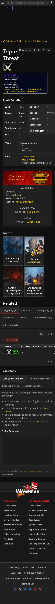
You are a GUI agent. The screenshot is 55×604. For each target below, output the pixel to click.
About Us (41, 567)
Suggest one (33, 221)
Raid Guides (9, 529)
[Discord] (15, 589)
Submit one (33, 211)
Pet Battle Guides (38, 534)
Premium (27, 578)
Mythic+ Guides (11, 520)
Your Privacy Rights (34, 573)
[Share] (52, 3)
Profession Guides (13, 524)
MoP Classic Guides (39, 501)
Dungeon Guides (37, 515)
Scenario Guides (37, 539)
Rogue (46, 41)
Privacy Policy (42, 578)
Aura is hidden (28, 159)
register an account (37, 471)
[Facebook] (30, 589)
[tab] (9, 310)
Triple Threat (16, 352)
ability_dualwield (24, 201)
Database (10, 41)
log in (26, 471)
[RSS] (40, 589)
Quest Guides (35, 524)
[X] (20, 589)
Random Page (13, 578)
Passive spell (28, 156)
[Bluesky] (25, 589)
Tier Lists (8, 539)
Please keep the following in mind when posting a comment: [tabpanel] (27, 433)
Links (48, 50)
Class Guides (10, 505)
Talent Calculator (12, 534)
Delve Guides (10, 510)
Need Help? (14, 567)
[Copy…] (41, 334)
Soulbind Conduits (33, 41)
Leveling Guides (12, 515)
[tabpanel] (27, 348)
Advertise (16, 573)
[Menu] (3, 3)
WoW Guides (10, 501)
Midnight (8, 543)
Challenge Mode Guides (40, 543)
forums (40, 421)
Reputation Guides (38, 529)
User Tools (28, 567)
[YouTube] (35, 589)
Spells (19, 41)
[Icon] (7, 67)
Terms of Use (27, 583)
